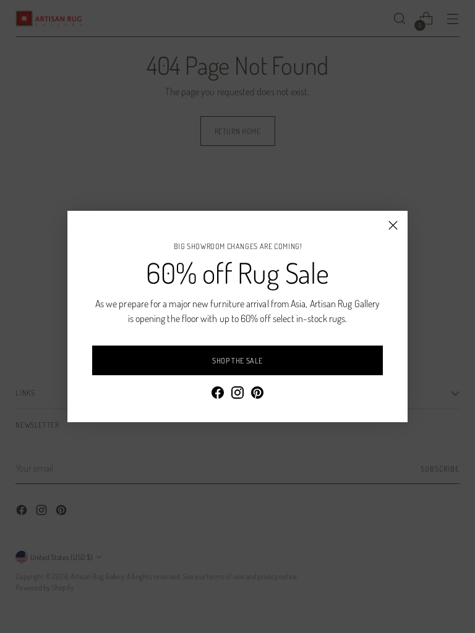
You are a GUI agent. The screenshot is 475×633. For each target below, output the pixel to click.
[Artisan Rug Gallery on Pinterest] (257, 394)
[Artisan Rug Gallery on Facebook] (217, 394)
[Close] (393, 225)
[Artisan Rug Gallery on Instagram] (237, 394)
